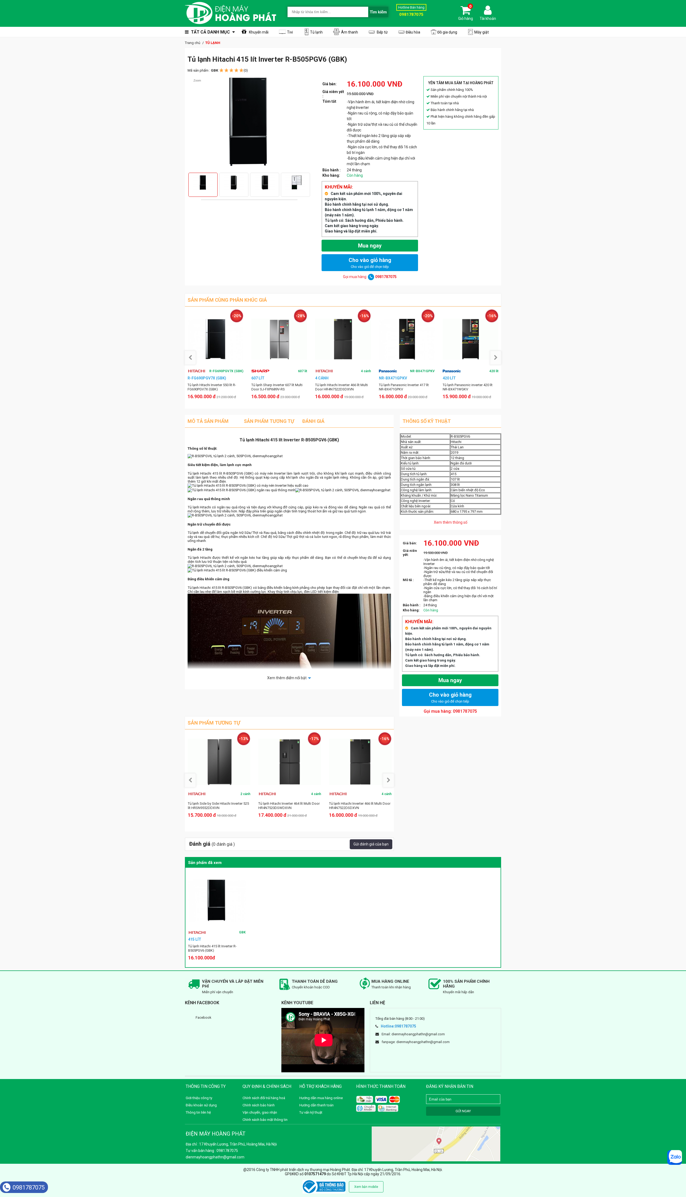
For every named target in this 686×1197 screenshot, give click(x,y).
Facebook (203, 1017)
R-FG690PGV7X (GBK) (226, 371)
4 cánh (366, 371)
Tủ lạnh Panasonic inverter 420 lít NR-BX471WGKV (468, 387)
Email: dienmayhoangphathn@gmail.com (413, 1034)
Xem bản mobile (366, 1187)
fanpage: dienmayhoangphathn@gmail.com (416, 1042)
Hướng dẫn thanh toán (316, 1105)
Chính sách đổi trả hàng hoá (264, 1098)
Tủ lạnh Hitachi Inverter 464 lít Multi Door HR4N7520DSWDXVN (289, 805)
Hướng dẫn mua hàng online (321, 1098)
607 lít (302, 371)
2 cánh (245, 794)
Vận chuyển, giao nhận (260, 1112)
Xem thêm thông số (450, 522)
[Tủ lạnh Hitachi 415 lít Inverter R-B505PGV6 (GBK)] (217, 900)
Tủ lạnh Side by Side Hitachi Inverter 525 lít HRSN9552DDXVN (218, 805)
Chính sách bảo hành (259, 1105)
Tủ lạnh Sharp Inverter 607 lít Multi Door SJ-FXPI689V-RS (277, 387)
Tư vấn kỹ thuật (310, 1112)
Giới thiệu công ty (199, 1098)
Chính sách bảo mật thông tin (265, 1120)
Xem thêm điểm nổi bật (287, 678)
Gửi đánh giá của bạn (371, 844)
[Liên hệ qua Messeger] (674, 1157)
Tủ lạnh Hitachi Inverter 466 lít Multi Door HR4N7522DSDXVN (341, 387)
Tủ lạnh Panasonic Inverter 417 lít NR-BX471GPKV (404, 387)
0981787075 (29, 1187)
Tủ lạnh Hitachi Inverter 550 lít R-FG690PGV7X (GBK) (212, 387)
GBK (242, 932)
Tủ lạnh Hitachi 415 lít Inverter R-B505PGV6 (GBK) (212, 948)
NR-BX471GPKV (422, 371)
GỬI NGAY (463, 1111)
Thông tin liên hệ (198, 1112)
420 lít (493, 371)
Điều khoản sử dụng (201, 1105)
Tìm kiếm (378, 12)
